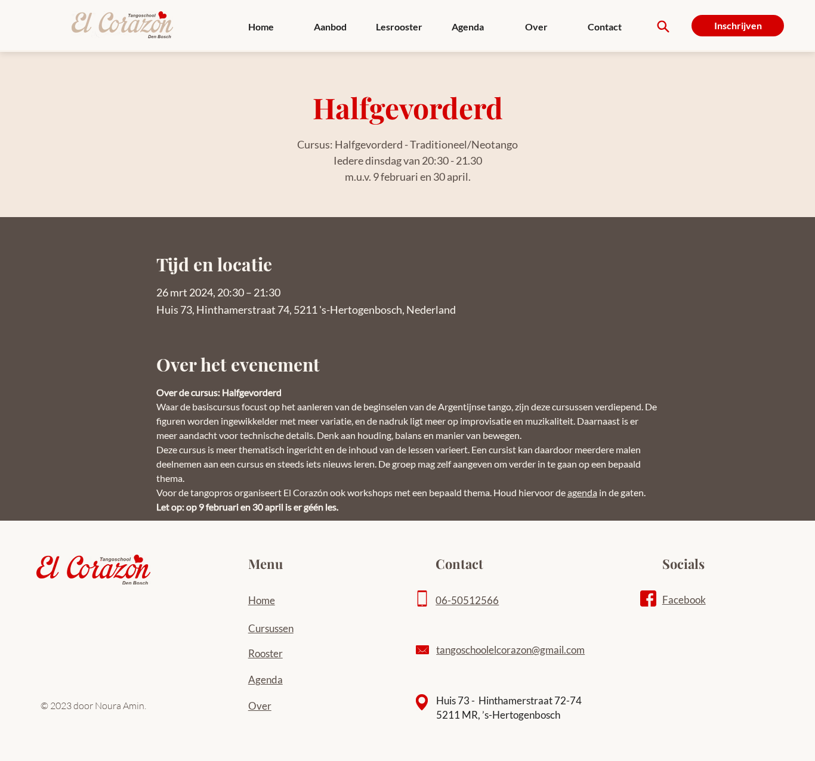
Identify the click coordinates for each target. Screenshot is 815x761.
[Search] (663, 26)
